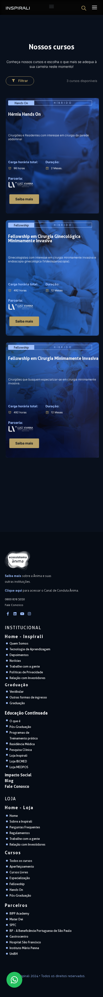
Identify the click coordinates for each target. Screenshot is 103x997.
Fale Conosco (17, 786)
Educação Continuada (26, 712)
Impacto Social (18, 774)
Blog (9, 780)
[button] (20, 80)
